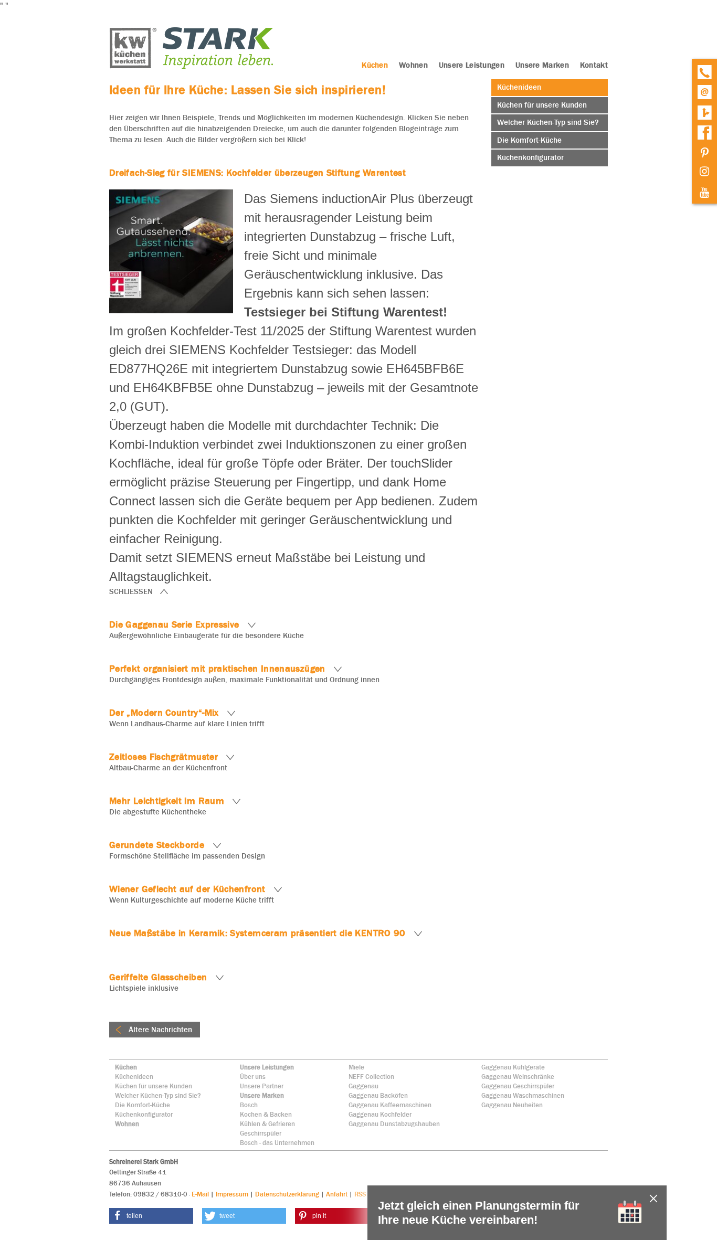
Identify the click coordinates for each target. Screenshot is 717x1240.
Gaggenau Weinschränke (517, 1076)
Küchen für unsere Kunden (153, 1086)
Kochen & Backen (266, 1114)
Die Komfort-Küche (142, 1105)
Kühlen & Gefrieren (267, 1124)
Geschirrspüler (260, 1133)
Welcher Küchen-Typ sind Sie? (158, 1095)
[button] (151, 1216)
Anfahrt (336, 1194)
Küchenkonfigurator (144, 1114)
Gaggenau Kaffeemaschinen (390, 1105)
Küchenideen (134, 1076)
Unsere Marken (262, 1095)
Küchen (126, 1067)
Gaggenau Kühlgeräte (513, 1067)
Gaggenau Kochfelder (380, 1114)
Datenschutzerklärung (287, 1194)
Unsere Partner (261, 1086)
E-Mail (200, 1194)
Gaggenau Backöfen (378, 1095)
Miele (356, 1067)
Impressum (232, 1194)
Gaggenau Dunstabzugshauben (394, 1124)
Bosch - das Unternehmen (277, 1143)
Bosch (249, 1105)
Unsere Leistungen (267, 1067)
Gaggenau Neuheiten (512, 1105)
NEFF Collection (371, 1076)
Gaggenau (363, 1086)
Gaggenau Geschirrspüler (517, 1086)
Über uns (253, 1076)
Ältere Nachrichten (159, 1029)
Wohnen (127, 1124)
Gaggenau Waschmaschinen (522, 1095)
